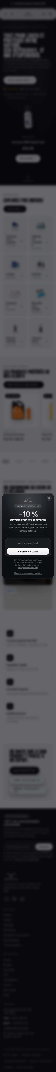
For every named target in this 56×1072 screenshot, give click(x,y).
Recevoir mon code (28, 551)
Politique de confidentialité (28, 567)
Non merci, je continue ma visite (28, 573)
